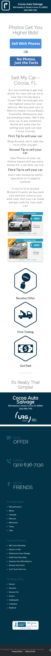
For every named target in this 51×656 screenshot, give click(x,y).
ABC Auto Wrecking (17, 545)
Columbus (13, 604)
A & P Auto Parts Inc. (17, 569)
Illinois (11, 511)
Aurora (12, 596)
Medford (12, 608)
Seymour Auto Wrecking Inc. (20, 561)
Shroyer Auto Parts (17, 565)
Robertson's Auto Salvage (19, 553)
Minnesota (13, 522)
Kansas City (14, 592)
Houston (12, 588)
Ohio (11, 530)
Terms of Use (30, 651)
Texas (11, 526)
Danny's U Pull (15, 549)
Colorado (12, 514)
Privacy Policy (17, 651)
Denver (12, 584)
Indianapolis (14, 600)
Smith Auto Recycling (17, 557)
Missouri (12, 518)
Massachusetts (15, 507)
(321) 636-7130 (30, 10)
